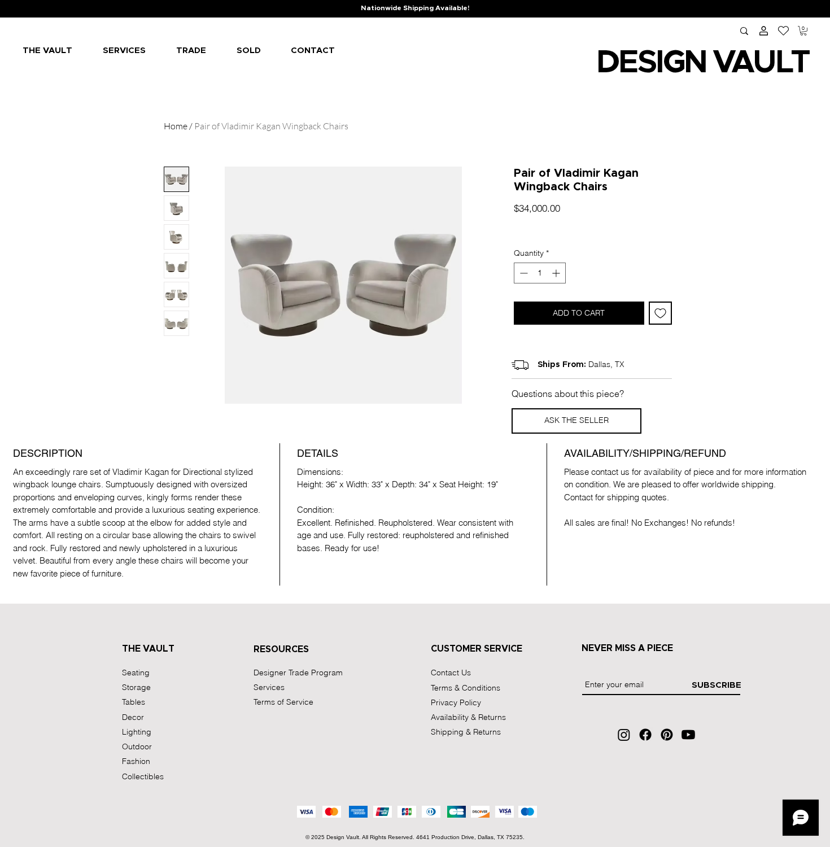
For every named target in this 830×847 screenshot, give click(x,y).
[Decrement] (523, 273)
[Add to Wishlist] (660, 313)
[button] (803, 31)
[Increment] (557, 273)
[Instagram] (624, 735)
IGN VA (704, 62)
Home (175, 126)
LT (791, 62)
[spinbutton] (540, 273)
